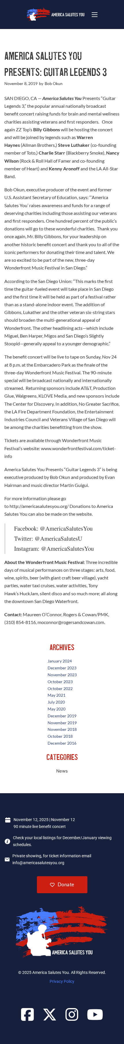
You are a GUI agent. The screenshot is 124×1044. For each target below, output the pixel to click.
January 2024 (60, 660)
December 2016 (62, 743)
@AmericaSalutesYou (66, 528)
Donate (66, 884)
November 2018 (62, 729)
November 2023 (62, 674)
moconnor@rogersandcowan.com (70, 622)
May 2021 (56, 695)
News (62, 771)
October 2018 (60, 736)
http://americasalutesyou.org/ (39, 506)
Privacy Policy (62, 981)
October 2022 (60, 688)
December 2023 (62, 667)
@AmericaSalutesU (58, 538)
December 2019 (62, 715)
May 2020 (56, 708)
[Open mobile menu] (94, 14)
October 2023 (60, 681)
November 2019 (62, 722)
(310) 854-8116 (20, 622)
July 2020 (56, 702)
